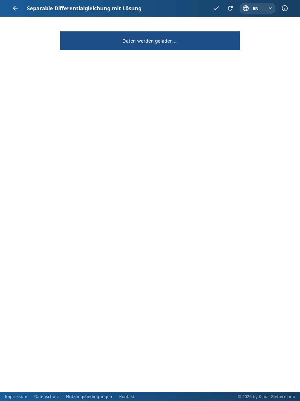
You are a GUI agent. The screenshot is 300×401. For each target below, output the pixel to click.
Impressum (16, 396)
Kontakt (126, 396)
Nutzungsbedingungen (89, 396)
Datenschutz (46, 396)
